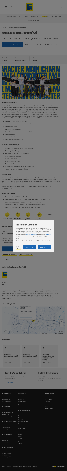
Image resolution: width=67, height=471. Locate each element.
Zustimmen (44, 247)
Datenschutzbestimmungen (31, 234)
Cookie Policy (48, 234)
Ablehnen (29, 247)
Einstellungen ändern (18, 247)
